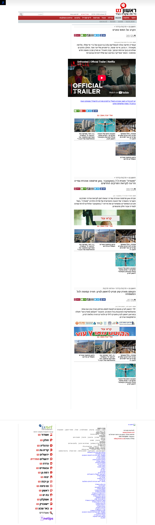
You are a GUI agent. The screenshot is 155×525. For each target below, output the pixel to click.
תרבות (118, 18)
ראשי (133, 18)
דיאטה (103, 468)
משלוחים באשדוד (100, 490)
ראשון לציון (129, 306)
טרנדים (103, 446)
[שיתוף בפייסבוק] (103, 36)
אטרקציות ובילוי (87, 446)
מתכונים (102, 471)
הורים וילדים (101, 473)
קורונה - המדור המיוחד (97, 448)
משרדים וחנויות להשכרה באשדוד (95, 500)
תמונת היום (76, 437)
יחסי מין (103, 470)
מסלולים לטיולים (100, 462)
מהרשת (96, 18)
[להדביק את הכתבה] (83, 111)
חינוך (103, 440)
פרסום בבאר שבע (100, 499)
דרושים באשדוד (100, 505)
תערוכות (113, 21)
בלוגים (77, 18)
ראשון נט (132, 27)
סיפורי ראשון (69, 430)
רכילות (103, 437)
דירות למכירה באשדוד (98, 493)
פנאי (104, 430)
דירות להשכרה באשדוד (98, 494)
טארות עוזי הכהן (84, 443)
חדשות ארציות (94, 434)
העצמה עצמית (100, 461)
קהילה (110, 18)
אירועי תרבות (130, 21)
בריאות (96, 446)
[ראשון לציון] (122, 15)
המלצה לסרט (101, 457)
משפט (103, 434)
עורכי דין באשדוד (100, 509)
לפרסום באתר (74, 14)
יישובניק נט (101, 486)
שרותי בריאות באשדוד (98, 502)
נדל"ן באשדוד (101, 478)
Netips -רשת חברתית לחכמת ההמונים (93, 455)
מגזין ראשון (101, 428)
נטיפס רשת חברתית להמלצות (96, 452)
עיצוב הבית (102, 465)
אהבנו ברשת (82, 451)
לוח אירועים (103, 21)
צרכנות (92, 430)
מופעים (120, 21)
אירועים (90, 437)
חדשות (126, 18)
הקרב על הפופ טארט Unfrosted (123, 42)
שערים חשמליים (100, 454)
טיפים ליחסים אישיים (98, 459)
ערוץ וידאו (92, 451)
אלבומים (102, 436)
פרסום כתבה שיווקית (99, 516)
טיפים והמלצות (66, 18)
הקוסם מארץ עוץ (120, 306)
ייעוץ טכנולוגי (85, 449)
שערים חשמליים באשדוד (97, 510)
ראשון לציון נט (101, 451)
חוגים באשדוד (101, 506)
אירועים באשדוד (100, 503)
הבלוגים (102, 442)
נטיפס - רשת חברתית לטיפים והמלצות (93, 481)
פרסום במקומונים (100, 487)
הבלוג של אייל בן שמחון (98, 443)
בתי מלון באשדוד (100, 484)
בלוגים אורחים (72, 443)
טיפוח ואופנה (101, 467)
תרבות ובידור (121, 27)
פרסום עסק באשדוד (99, 496)
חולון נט (103, 518)
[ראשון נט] (132, 424)
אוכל (104, 18)
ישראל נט (102, 477)
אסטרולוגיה (84, 430)
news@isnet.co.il (128, 432)
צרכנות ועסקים (63, 451)
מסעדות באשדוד (100, 491)
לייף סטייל (86, 18)
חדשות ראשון (100, 433)
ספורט (97, 437)
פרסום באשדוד (100, 513)
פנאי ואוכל (73, 451)
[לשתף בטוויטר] (97, 36)
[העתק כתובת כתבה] (90, 36)
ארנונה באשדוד (100, 508)
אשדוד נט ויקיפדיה (99, 515)
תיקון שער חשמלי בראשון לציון (96, 474)
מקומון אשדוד (101, 475)
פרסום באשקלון (100, 497)
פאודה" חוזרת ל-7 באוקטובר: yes (122, 196)
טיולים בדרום (101, 464)
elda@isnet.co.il (119, 438)
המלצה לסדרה (100, 458)
